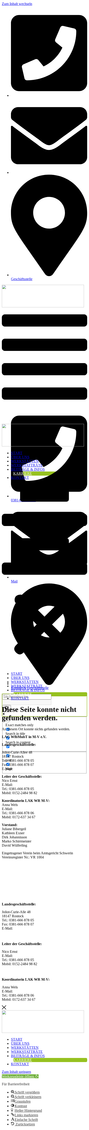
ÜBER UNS (20, 457)
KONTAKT (20, 477)
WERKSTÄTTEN (25, 461)
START (16, 453)
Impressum (10, 889)
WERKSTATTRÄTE (27, 465)
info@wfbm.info (26, 769)
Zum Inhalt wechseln (17, 4)
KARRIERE (22, 473)
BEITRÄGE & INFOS (28, 469)
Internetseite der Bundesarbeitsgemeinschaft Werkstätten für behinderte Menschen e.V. (42, 867)
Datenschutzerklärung (17, 896)
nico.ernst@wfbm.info (30, 785)
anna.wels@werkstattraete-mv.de (37, 809)
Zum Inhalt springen (16, 1072)
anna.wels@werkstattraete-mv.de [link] (37, 991)
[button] (44, 575)
